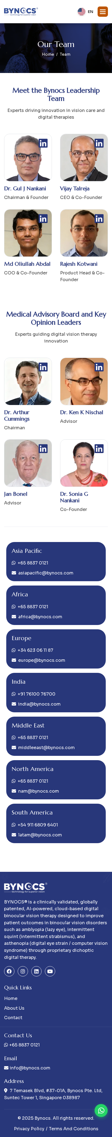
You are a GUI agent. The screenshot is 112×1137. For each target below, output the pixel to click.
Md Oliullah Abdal (27, 264)
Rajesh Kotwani (79, 264)
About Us (14, 1008)
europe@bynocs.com (41, 660)
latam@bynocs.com (40, 835)
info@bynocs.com (30, 1068)
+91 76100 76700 (36, 694)
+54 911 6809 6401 (38, 825)
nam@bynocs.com (38, 791)
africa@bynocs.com (40, 617)
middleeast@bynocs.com (46, 747)
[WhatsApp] (101, 1110)
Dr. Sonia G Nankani (74, 497)
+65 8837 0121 (33, 563)
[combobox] (85, 11)
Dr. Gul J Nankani (25, 188)
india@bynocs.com (39, 704)
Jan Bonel (15, 494)
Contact (13, 1017)
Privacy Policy (29, 1129)
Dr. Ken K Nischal (81, 412)
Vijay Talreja (74, 188)
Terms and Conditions (73, 1129)
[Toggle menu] (103, 11)
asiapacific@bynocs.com (45, 573)
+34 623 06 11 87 (35, 650)
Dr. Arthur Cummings (17, 415)
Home (48, 54)
